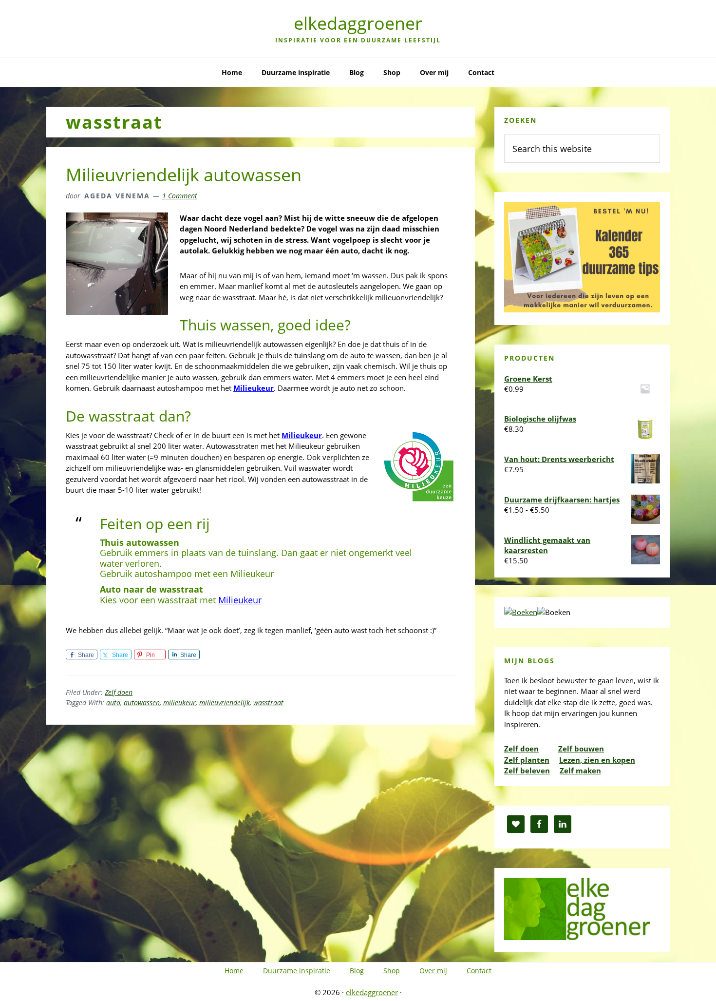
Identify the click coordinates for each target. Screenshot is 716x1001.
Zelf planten (526, 760)
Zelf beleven (527, 770)
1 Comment (179, 195)
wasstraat (268, 702)
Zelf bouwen (581, 748)
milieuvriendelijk (224, 702)
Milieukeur (253, 388)
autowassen (142, 702)
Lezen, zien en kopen (597, 760)
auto (113, 702)
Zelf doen (118, 692)
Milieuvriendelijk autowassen (183, 175)
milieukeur (179, 702)
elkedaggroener (358, 23)
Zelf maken (580, 770)
